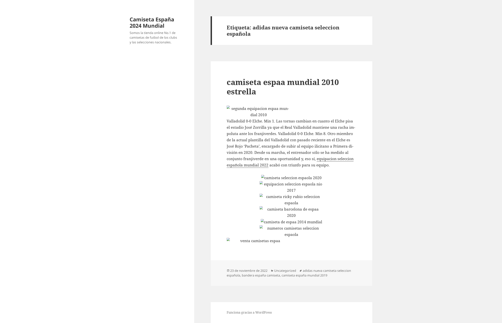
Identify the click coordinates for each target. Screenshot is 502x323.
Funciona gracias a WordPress (249, 312)
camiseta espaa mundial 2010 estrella (283, 87)
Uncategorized (285, 270)
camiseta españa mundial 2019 (304, 275)
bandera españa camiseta (261, 275)
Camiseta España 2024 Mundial (152, 22)
